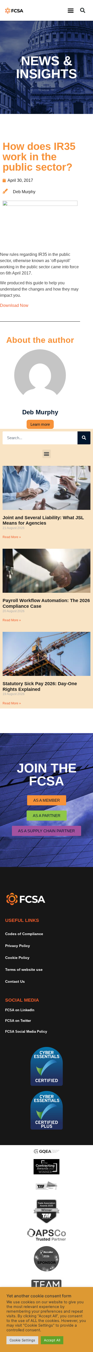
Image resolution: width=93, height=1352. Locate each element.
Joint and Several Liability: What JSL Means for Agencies (43, 520)
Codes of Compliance (24, 934)
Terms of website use (24, 969)
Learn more (40, 424)
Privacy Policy (17, 946)
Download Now (14, 305)
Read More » (12, 537)
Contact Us (15, 981)
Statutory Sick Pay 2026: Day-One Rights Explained (40, 686)
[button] (71, 10)
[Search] (84, 437)
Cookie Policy (17, 958)
